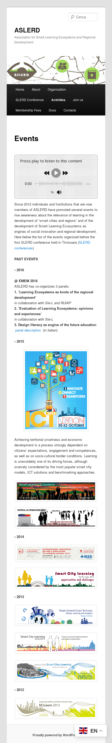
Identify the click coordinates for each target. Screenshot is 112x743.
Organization (57, 89)
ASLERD (27, 29)
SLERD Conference (30, 99)
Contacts (70, 110)
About (36, 89)
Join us (78, 99)
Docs (52, 110)
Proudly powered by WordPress (56, 735)
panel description (28, 330)
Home (20, 89)
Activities (58, 99)
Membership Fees (28, 110)
